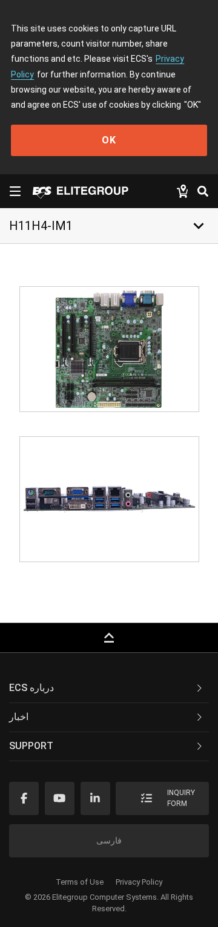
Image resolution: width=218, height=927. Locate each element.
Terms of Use (80, 881)
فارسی (109, 840)
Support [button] (31, 746)
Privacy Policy (139, 881)
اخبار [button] (18, 716)
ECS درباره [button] (31, 687)
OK (109, 140)
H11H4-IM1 (41, 225)
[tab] (109, 688)
